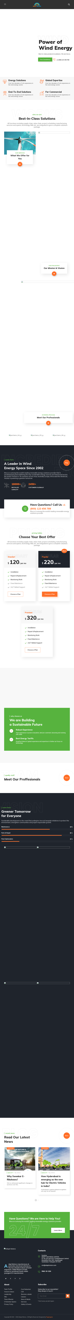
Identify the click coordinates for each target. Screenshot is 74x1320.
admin (19, 1172)
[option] (15, 435)
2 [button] (38, 1200)
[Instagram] (19, 1278)
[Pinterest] (15, 1278)
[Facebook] (10, 1278)
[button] (69, 4)
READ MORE (20, 1159)
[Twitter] (5, 1278)
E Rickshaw (11, 1148)
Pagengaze (49, 1317)
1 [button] (36, 1200)
